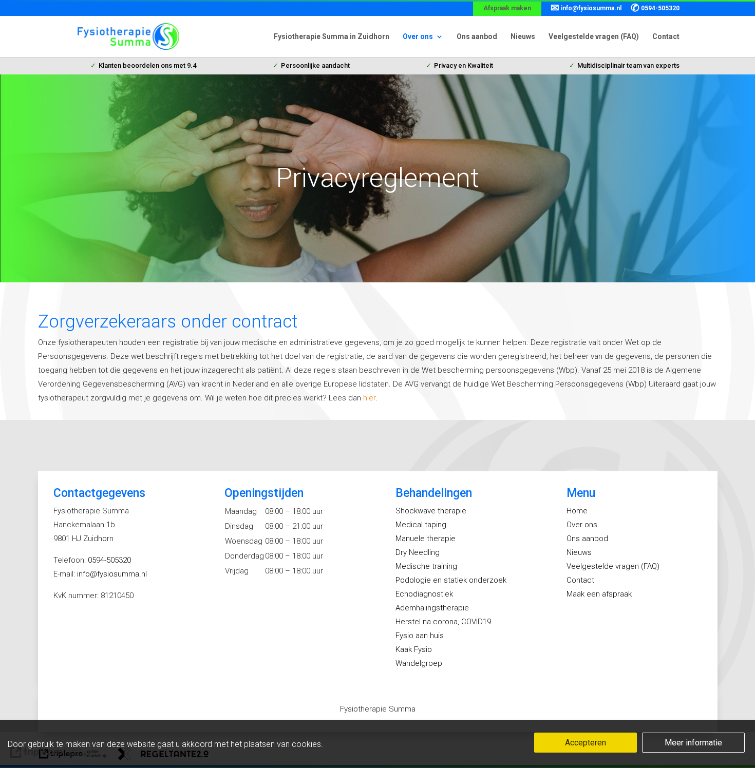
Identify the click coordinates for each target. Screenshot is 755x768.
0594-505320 (655, 9)
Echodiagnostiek (424, 594)
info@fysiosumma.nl (586, 9)
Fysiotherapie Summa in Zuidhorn (331, 37)
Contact (666, 37)
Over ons (418, 37)
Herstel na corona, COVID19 (443, 621)
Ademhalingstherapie (432, 607)
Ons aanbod (477, 37)
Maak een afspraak (599, 594)
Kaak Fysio (413, 649)
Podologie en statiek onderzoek (450, 580)
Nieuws (523, 37)
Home (577, 510)
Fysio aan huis (419, 635)
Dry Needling (417, 552)
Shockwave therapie (430, 510)
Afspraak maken (507, 8)
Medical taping (420, 524)
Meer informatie (693, 742)
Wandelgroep (418, 663)
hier (369, 397)
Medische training (426, 566)
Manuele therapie (425, 538)
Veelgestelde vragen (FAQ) (594, 37)
